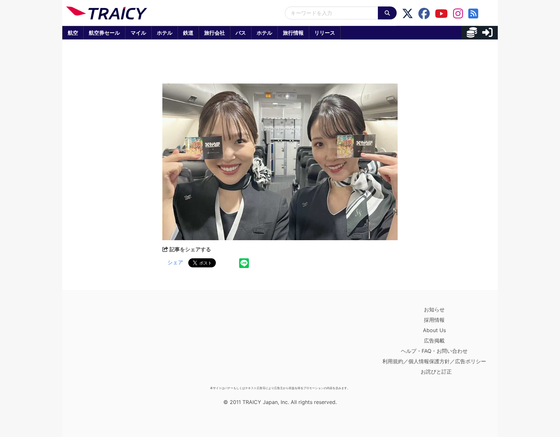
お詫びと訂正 (436, 371)
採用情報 (434, 320)
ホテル (164, 32)
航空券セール (104, 32)
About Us (434, 330)
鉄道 (188, 32)
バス (241, 32)
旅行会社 (214, 32)
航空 (73, 32)
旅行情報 (293, 32)
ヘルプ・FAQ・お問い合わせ (434, 351)
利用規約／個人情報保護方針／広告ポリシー (434, 361)
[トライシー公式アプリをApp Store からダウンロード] (104, 343)
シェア (175, 262)
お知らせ (434, 309)
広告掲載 (434, 340)
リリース (324, 32)
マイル (138, 32)
